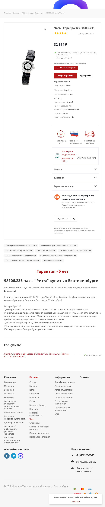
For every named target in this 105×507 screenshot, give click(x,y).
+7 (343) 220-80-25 (85, 455)
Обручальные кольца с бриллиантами (75, 250)
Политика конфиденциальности (15, 417)
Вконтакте (7, 456)
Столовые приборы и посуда (39, 427)
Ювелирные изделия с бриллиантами (21, 245)
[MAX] (20, 456)
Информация (62, 377)
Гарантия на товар (64, 393)
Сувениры (34, 422)
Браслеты (34, 393)
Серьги (32, 382)
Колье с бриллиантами (46, 250)
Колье (32, 401)
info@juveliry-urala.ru (86, 461)
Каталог (34, 377)
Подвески (34, 397)
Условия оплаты (63, 386)
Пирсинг (33, 408)
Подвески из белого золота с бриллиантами (58, 255)
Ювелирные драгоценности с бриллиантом (59, 245)
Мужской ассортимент (35, 414)
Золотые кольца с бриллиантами (19, 250)
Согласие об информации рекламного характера (10, 430)
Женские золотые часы (53, 260)
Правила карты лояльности (62, 408)
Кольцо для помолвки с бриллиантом (21, 255)
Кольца (33, 386)
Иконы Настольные (39, 433)
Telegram (13, 456)
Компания (10, 377)
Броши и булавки (38, 405)
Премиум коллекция (39, 436)
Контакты (9, 397)
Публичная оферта (13, 412)
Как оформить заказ (65, 382)
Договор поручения (14, 422)
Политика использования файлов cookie (12, 440)
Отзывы (84, 377)
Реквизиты (9, 393)
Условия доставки (64, 389)
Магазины (9, 386)
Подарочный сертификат (61, 402)
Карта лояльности (64, 397)
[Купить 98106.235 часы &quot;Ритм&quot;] (28, 67)
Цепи (32, 389)
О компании (10, 382)
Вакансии (9, 389)
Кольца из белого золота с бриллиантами (22, 260)
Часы (31, 419)
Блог (57, 413)
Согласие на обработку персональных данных (11, 405)
